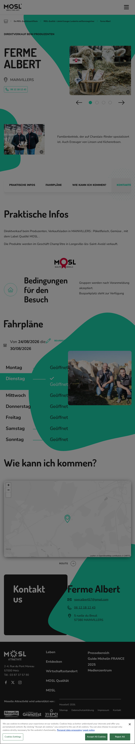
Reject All (120, 736)
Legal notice (89, 730)
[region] (67, 731)
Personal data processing (69, 730)
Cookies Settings (13, 736)
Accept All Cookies (96, 736)
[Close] (129, 724)
